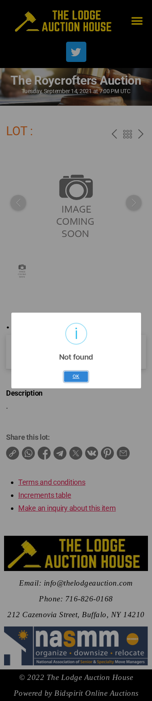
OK (76, 376)
